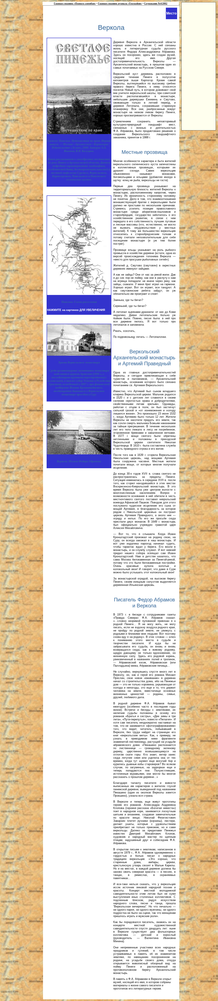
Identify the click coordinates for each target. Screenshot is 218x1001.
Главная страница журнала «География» (120, 3)
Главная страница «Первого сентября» (75, 3)
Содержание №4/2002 (155, 3)
